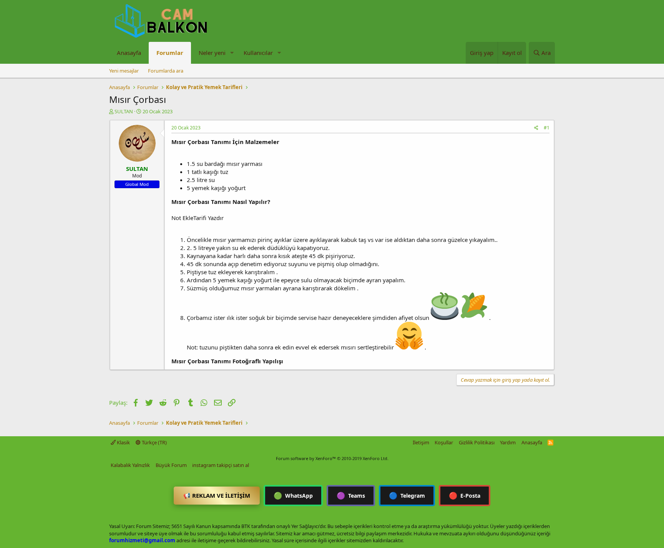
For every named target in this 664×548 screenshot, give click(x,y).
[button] (231, 53)
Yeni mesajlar (124, 70)
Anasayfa (129, 52)
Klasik (123, 442)
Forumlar (169, 52)
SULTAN (124, 111)
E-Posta (464, 495)
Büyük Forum (171, 465)
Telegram (407, 495)
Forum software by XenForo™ (332, 458)
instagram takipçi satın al (220, 465)
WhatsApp (293, 495)
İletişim (421, 442)
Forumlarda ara (165, 70)
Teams (351, 495)
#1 (546, 127)
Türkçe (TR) (154, 442)
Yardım (508, 442)
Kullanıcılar (258, 52)
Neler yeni (212, 52)
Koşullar (444, 442)
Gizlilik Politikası (477, 442)
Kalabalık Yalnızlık (130, 465)
